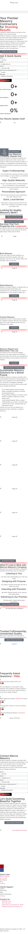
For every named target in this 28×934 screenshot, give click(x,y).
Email (1, 62)
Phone (2, 66)
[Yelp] (2, 866)
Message (2, 74)
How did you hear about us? (8, 70)
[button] (14, 12)
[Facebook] (2, 870)
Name (2, 57)
